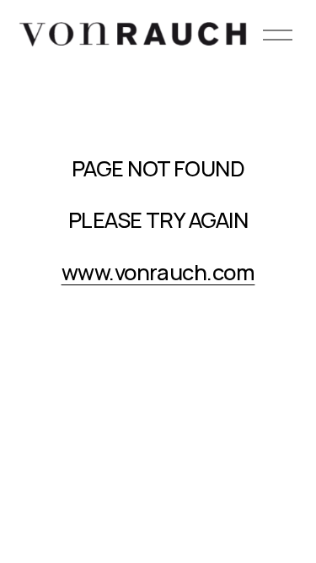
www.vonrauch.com (158, 272)
